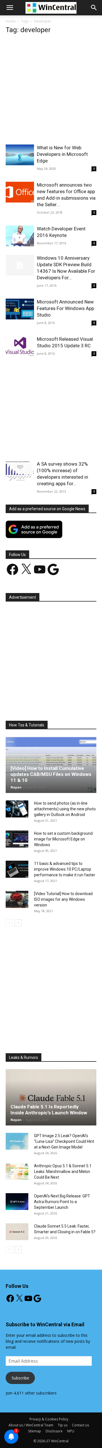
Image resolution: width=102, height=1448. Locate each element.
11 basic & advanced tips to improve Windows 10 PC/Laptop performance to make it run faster (64, 869)
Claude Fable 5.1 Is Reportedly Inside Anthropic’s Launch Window (48, 1110)
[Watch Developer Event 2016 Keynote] (20, 236)
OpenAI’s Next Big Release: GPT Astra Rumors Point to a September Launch (62, 1202)
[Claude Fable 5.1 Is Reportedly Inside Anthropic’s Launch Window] (51, 1097)
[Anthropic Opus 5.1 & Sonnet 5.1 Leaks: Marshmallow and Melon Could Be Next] (17, 1171)
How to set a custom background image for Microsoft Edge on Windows (63, 839)
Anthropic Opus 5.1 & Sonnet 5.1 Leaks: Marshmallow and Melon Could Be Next (63, 1172)
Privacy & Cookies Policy (48, 1419)
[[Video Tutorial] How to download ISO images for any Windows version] (17, 899)
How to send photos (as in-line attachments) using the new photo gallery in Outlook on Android (65, 809)
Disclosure (54, 1431)
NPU (70, 1431)
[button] (94, 7)
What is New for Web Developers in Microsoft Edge (62, 154)
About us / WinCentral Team (30, 1425)
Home (11, 21)
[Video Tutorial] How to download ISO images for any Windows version (63, 899)
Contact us (80, 1425)
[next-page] (18, 922)
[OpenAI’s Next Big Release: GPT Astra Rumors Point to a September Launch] (17, 1201)
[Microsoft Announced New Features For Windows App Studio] (20, 309)
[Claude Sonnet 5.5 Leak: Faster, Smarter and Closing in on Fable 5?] (17, 1231)
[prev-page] (9, 922)
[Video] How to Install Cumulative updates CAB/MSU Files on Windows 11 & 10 (50, 774)
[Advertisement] (51, 91)
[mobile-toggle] (10, 7)
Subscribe (20, 1378)
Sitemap (34, 1431)
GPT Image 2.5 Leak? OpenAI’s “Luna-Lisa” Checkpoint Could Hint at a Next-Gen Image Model (64, 1141)
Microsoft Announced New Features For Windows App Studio (65, 308)
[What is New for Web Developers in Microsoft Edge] (20, 154)
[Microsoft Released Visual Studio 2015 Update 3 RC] (20, 346)
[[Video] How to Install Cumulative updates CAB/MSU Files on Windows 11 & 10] (51, 765)
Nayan (16, 787)
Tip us (62, 1425)
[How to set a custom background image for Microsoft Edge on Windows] (17, 839)
